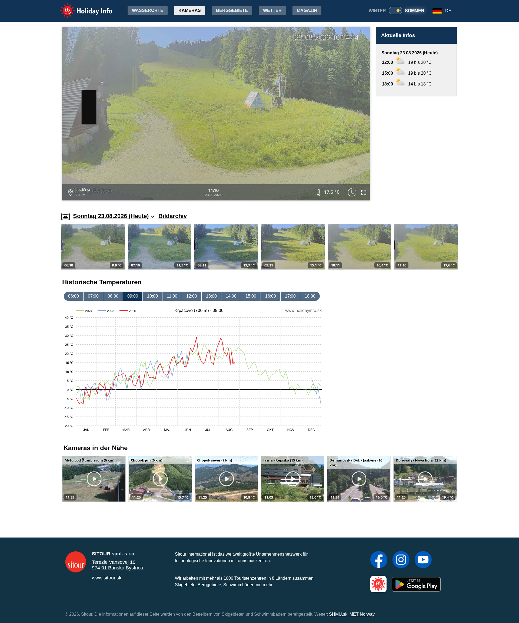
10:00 (152, 296)
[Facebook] (378, 560)
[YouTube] (423, 560)
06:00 (73, 296)
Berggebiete (232, 10)
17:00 (290, 296)
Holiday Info (81, 7)
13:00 (211, 296)
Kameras (189, 10)
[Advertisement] (416, 149)
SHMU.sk (338, 614)
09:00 (132, 296)
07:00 (93, 296)
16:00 (270, 296)
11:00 (172, 296)
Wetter (272, 10)
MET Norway (362, 614)
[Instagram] (401, 560)
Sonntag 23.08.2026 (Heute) (111, 216)
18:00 (310, 296)
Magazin (307, 10)
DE (448, 10)
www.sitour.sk (106, 578)
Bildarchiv (172, 216)
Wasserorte (147, 10)
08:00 (113, 296)
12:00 (191, 296)
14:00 (231, 296)
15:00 (250, 296)
